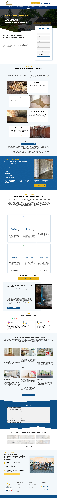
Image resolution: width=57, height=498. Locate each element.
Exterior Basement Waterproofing (14, 229)
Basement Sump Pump (43, 257)
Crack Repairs (14, 257)
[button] (18, 168)
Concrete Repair (40, 6)
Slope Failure (7, 173)
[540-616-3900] (41, 3)
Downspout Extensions (29, 257)
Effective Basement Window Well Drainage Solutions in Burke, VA (43, 441)
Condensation (7, 171)
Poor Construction (8, 169)
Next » (33, 446)
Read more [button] (38, 328)
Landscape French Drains (43, 228)
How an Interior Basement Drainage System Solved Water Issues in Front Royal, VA (28, 437)
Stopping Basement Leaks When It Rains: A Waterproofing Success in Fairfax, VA (28, 442)
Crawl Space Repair (31, 6)
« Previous (24, 446)
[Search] (11, 489)
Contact (28, 8)
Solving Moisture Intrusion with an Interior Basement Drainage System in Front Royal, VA (14, 442)
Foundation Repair (12, 6)
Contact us (30, 302)
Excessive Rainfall (8, 167)
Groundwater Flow (8, 175)
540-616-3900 (46, 3)
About (46, 6)
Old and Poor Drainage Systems (10, 177)
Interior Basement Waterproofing (29, 229)
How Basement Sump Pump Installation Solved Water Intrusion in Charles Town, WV (43, 437)
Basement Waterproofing (21, 6)
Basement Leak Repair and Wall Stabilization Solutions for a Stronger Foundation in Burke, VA (14, 437)
